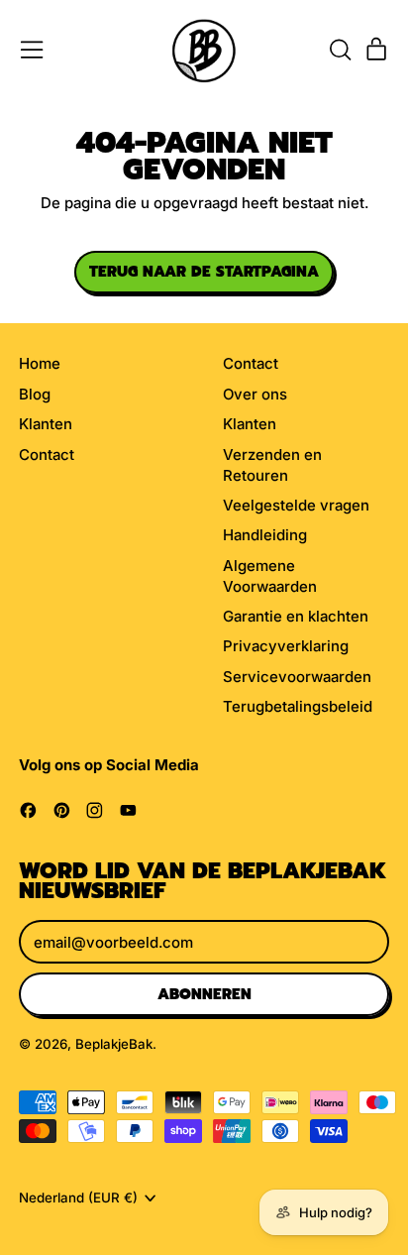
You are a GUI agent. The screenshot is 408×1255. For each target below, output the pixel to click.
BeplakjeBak (114, 1044)
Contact (46, 454)
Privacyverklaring (286, 645)
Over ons (255, 394)
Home (39, 363)
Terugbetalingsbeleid (297, 706)
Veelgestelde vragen (296, 505)
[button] (340, 49)
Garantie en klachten (295, 616)
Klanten (45, 423)
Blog (35, 394)
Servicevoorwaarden (297, 676)
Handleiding (265, 534)
